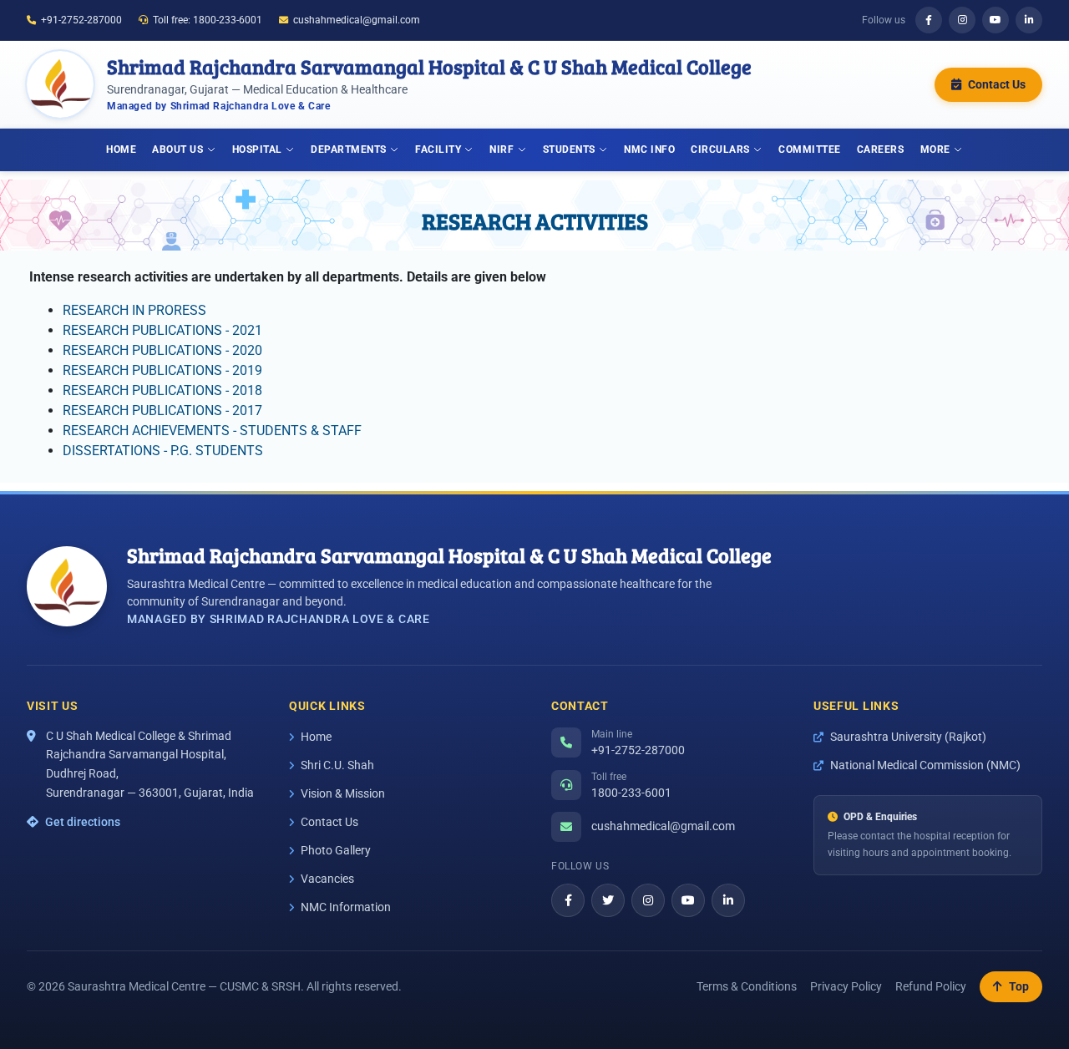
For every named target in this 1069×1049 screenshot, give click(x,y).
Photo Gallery (336, 850)
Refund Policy (930, 986)
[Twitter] (608, 900)
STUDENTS (569, 149)
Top (1019, 986)
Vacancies (327, 878)
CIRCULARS (720, 149)
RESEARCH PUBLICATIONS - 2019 (162, 370)
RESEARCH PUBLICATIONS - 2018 (162, 390)
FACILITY (438, 149)
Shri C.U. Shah (337, 765)
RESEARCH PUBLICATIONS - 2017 (162, 410)
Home (316, 736)
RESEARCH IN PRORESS (134, 310)
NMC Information (346, 907)
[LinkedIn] (1029, 20)
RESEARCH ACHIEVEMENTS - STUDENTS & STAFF (212, 430)
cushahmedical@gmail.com (356, 20)
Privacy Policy (846, 986)
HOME (121, 149)
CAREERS (880, 149)
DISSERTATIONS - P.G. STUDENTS (163, 451)
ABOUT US (177, 149)
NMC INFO (649, 149)
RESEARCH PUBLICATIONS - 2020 (162, 350)
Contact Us (329, 822)
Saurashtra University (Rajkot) (908, 736)
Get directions (82, 822)
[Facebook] (928, 20)
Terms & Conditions (747, 986)
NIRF (501, 149)
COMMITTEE (809, 149)
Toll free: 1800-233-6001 (207, 20)
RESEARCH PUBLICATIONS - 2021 (162, 330)
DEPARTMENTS (349, 149)
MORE (935, 149)
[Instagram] (962, 20)
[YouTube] (995, 20)
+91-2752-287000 (81, 20)
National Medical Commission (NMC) (925, 765)
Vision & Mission (343, 793)
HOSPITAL (257, 149)
